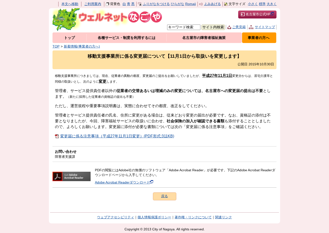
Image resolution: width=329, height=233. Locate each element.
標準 (262, 4)
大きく (272, 4)
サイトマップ (265, 27)
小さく (253, 4)
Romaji (190, 4)
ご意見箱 (239, 27)
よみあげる (212, 4)
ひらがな (177, 4)
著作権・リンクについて (193, 217)
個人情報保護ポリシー (154, 217)
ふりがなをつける (156, 4)
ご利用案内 (92, 4)
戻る (164, 196)
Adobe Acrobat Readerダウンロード (122, 182)
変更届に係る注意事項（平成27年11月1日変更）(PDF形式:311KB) (117, 136)
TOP (56, 46)
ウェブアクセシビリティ (115, 217)
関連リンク (223, 217)
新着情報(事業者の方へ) (82, 46)
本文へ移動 (69, 4)
